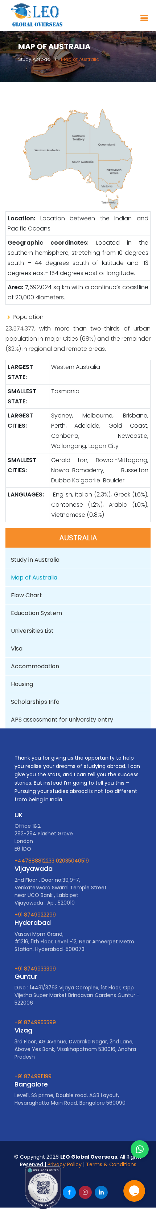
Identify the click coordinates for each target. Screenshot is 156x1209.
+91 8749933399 (35, 968)
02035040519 (72, 860)
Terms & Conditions (111, 1164)
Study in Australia (35, 560)
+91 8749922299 (35, 914)
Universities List (32, 631)
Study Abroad (34, 59)
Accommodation (35, 666)
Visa (16, 648)
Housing (22, 684)
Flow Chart (27, 595)
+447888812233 (35, 860)
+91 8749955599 (35, 1022)
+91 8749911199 (33, 1076)
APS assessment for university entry (62, 719)
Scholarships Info (35, 702)
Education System (37, 613)
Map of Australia (35, 577)
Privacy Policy (65, 1164)
